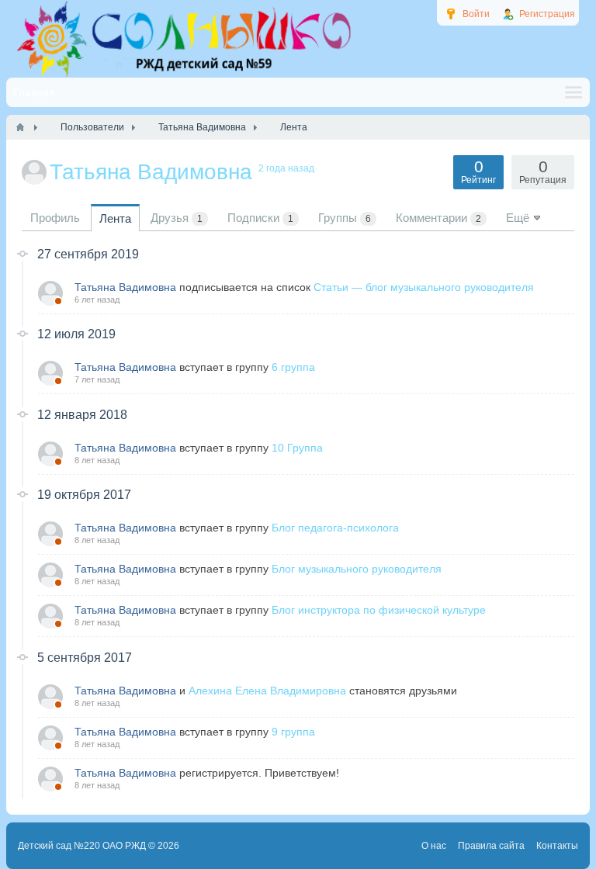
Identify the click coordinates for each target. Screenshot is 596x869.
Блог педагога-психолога (335, 527)
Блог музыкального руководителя (357, 569)
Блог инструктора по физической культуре (379, 610)
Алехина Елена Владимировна (267, 690)
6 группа (293, 367)
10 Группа (297, 447)
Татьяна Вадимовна (125, 287)
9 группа (293, 731)
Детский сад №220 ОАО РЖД (82, 845)
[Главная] (20, 127)
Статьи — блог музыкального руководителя (424, 287)
